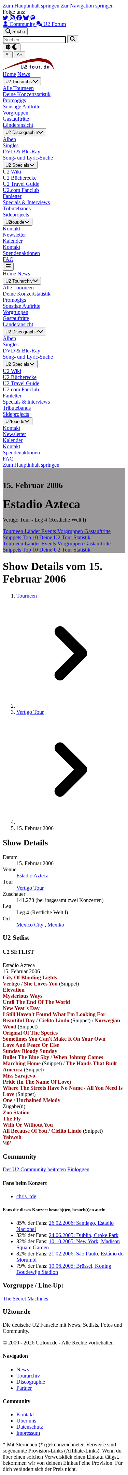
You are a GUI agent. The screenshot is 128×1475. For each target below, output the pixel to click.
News (23, 74)
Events (49, 531)
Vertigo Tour (30, 712)
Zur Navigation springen (87, 6)
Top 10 (31, 537)
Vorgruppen (70, 531)
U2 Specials (17, 165)
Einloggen (78, 1169)
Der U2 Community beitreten (34, 1169)
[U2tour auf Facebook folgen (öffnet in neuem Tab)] (19, 18)
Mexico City (30, 925)
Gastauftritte (97, 531)
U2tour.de (14, 222)
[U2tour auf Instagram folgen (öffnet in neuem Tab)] (13, 18)
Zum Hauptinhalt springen (32, 6)
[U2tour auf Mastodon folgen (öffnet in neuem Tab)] (32, 18)
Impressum (28, 1433)
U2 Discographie (21, 132)
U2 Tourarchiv (19, 81)
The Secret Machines (25, 1298)
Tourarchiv (28, 1376)
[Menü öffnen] (8, 266)
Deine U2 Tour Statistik (64, 537)
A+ (20, 54)
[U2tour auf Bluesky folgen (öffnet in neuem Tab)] (26, 18)
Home (9, 74)
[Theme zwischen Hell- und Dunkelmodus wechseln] (11, 47)
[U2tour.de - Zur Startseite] (28, 68)
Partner (24, 1388)
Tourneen (14, 531)
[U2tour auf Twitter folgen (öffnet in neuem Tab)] (6, 18)
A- (7, 54)
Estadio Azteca (32, 875)
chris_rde (26, 1196)
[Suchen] (72, 39)
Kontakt (25, 1414)
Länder (33, 531)
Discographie (30, 1382)
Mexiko (55, 925)
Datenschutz (29, 1427)
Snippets (13, 537)
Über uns (26, 1421)
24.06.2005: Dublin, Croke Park (83, 1235)
